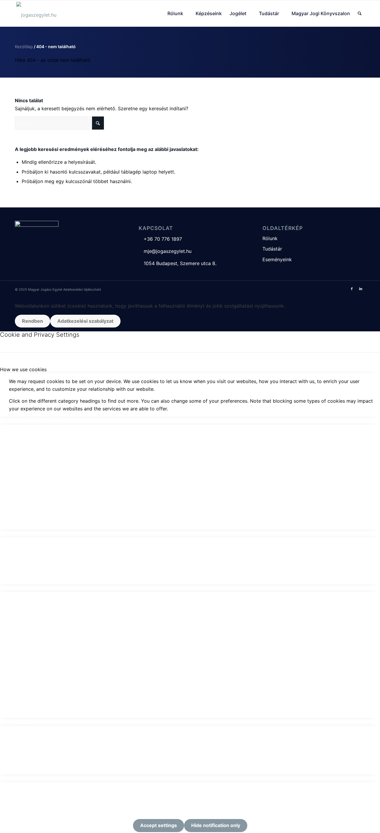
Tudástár (272, 249)
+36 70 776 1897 (160, 239)
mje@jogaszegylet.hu (165, 251)
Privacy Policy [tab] (16, 778)
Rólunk (270, 238)
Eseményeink (277, 259)
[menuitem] (178, 13)
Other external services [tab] (26, 588)
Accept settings (158, 825)
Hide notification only (215, 825)
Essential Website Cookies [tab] (29, 420)
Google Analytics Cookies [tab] (29, 533)
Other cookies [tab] (15, 722)
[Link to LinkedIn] (360, 288)
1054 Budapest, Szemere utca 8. (177, 263)
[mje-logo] (36, 13)
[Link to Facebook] (351, 288)
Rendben (32, 321)
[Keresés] (359, 13)
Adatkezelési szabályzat (85, 321)
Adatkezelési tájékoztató (82, 289)
